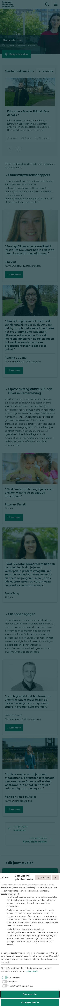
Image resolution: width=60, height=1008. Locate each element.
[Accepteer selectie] (55, 877)
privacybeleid (32, 971)
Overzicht (44, 877)
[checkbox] (10, 977)
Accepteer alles (30, 994)
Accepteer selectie (30, 1002)
